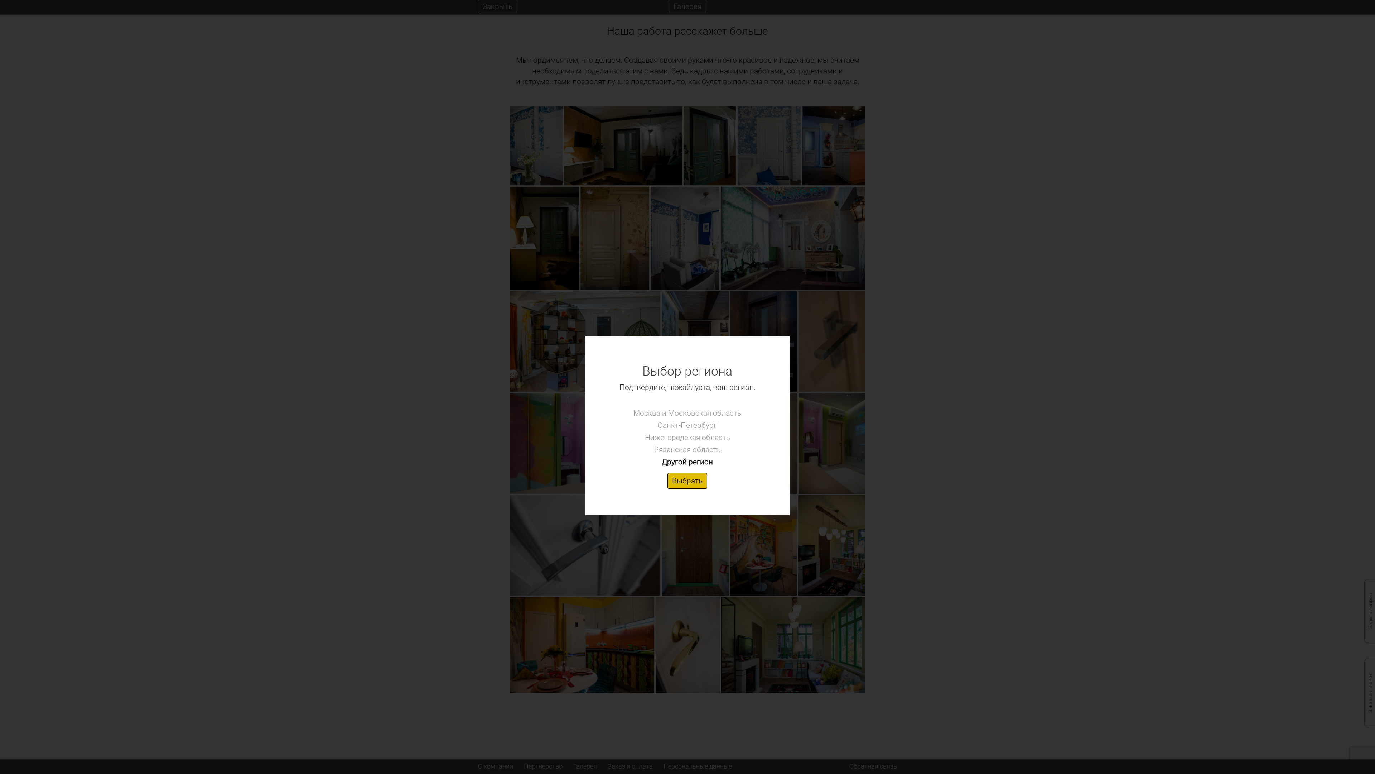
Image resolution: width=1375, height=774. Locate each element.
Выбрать (687, 481)
